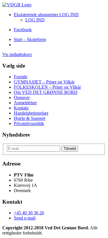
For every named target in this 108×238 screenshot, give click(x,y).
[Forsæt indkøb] (16, 4)
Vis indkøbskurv (17, 54)
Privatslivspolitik (29, 123)
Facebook (23, 29)
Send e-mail (24, 217)
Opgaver (22, 97)
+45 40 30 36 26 (29, 212)
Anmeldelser (25, 102)
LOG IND (35, 19)
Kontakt (21, 107)
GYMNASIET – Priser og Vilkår (44, 81)
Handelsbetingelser (31, 113)
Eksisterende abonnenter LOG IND (46, 14)
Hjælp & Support (29, 118)
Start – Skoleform (30, 39)
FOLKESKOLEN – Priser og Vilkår (47, 87)
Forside (20, 76)
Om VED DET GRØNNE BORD (45, 92)
